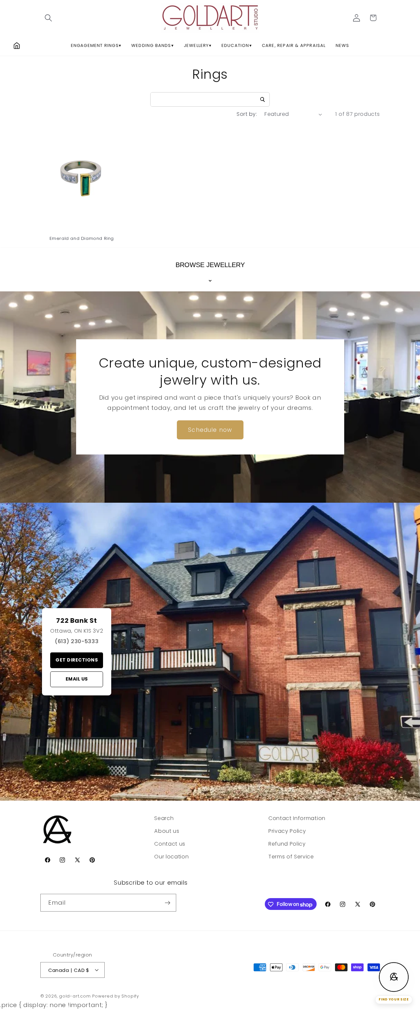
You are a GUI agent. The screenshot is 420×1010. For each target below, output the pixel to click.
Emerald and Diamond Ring (82, 239)
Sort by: (247, 114)
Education (236, 45)
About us (166, 830)
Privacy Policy (287, 830)
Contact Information (297, 818)
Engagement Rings (96, 45)
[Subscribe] (167, 903)
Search (164, 818)
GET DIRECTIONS (76, 660)
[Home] (16, 45)
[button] (48, 18)
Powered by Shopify (115, 996)
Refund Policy (287, 843)
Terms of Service (291, 856)
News (342, 45)
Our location (171, 856)
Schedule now (210, 430)
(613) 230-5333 (77, 641)
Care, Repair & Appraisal (294, 45)
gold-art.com (75, 996)
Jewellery (198, 45)
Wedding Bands (152, 45)
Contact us (169, 843)
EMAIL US (77, 679)
